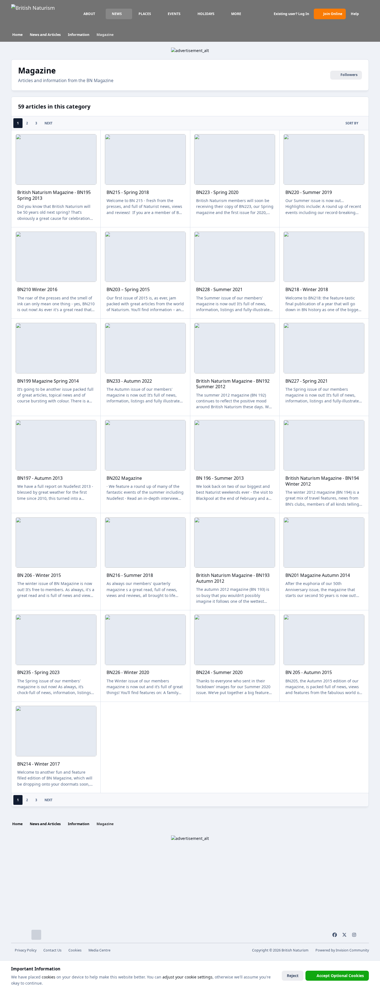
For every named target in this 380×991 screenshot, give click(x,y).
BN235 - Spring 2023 (38, 672)
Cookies (75, 950)
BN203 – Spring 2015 (128, 289)
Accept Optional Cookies (340, 975)
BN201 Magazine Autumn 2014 (317, 575)
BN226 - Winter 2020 (128, 672)
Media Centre (99, 950)
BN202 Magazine (124, 478)
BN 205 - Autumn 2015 (308, 672)
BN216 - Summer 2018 (130, 575)
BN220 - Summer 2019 (308, 192)
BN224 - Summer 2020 (219, 672)
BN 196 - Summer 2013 (220, 478)
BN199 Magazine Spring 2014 (48, 381)
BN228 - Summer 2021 (219, 289)
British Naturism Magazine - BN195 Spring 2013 (54, 195)
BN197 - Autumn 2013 (40, 478)
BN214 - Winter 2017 (38, 764)
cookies (48, 977)
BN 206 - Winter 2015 (39, 575)
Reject (292, 975)
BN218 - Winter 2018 (306, 289)
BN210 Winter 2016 (37, 289)
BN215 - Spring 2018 (128, 192)
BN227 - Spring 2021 (306, 381)
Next (48, 123)
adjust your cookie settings (187, 977)
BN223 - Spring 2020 (217, 192)
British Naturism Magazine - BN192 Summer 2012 (233, 384)
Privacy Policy (25, 950)
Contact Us (52, 950)
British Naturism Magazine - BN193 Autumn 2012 (233, 578)
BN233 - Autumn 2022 (129, 381)
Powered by (342, 950)
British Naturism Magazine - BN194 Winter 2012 (322, 481)
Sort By (352, 123)
